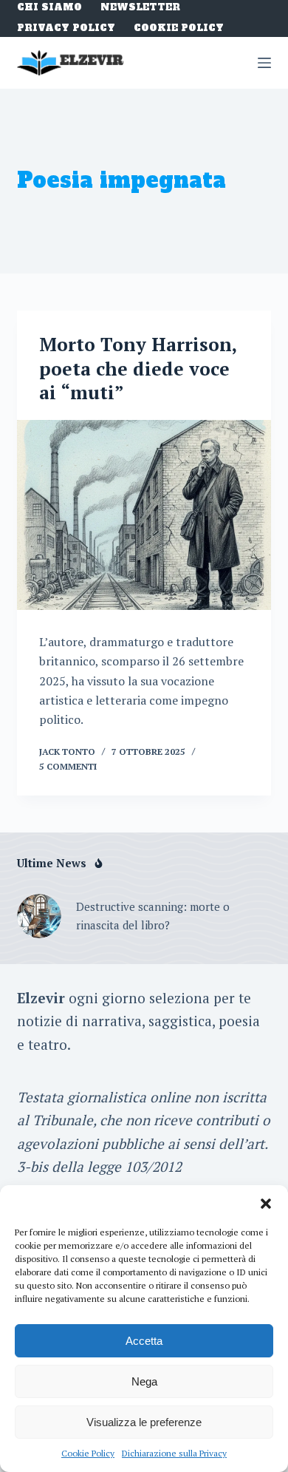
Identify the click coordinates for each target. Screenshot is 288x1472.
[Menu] (264, 62)
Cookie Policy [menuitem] (179, 28)
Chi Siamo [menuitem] (49, 7)
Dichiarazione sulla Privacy (174, 1453)
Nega (144, 1381)
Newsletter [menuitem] (140, 7)
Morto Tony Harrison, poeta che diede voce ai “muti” (137, 368)
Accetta (144, 1340)
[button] (265, 1203)
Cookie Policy (87, 1453)
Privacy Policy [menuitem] (66, 28)
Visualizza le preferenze (144, 1422)
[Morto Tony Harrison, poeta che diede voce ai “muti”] (143, 515)
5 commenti (68, 766)
